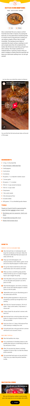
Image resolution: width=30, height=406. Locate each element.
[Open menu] (19, 3)
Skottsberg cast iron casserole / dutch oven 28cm (15, 214)
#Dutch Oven (14, 10)
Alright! (16, 402)
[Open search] (11, 3)
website (13, 210)
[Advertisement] (15, 67)
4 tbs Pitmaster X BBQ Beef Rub (12, 165)
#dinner (21, 10)
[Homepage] (15, 3)
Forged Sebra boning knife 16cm (12, 218)
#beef (8, 10)
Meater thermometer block (10, 220)
